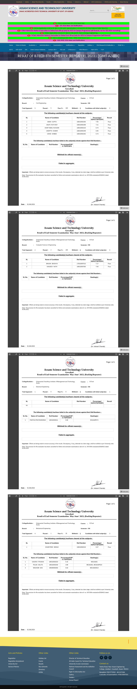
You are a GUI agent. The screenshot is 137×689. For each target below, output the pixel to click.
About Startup (124, 2)
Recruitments (43, 667)
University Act (12, 664)
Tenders (71, 677)
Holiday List (42, 658)
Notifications (70, 45)
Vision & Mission (21, 45)
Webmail (86, 2)
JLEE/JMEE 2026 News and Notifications (71, 40)
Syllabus (90, 45)
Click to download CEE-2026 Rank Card (70, 23)
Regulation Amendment (16, 661)
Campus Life (52, 49)
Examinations (58, 45)
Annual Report (73, 680)
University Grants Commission (79, 664)
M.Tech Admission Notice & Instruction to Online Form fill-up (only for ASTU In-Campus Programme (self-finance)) (70, 35)
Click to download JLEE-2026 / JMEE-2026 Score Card (70, 38)
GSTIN (41, 672)
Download (19, 2)
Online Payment (118, 15)
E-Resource (71, 49)
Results (49, 2)
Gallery (27, 2)
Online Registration (58, 2)
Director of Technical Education (79, 658)
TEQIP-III (120, 45)
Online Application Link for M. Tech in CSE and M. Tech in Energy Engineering (70, 33)
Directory (42, 669)
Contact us (78, 2)
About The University (38, 2)
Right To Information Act (77, 672)
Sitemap (69, 2)
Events (41, 661)
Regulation (81, 45)
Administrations (45, 45)
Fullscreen (125, 66)
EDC (26, 49)
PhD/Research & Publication (105, 45)
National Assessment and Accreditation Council (81, 668)
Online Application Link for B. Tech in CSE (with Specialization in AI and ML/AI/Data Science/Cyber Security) (71, 28)
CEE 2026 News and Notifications (70, 26)
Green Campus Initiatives (37, 49)
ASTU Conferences (96, 2)
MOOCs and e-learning (111, 2)
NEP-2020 (19, 49)
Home (11, 45)
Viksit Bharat (83, 49)
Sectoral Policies (13, 667)
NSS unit (62, 49)
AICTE (11, 49)
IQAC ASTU (94, 49)
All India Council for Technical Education (82, 661)
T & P (102, 49)
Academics (32, 45)
